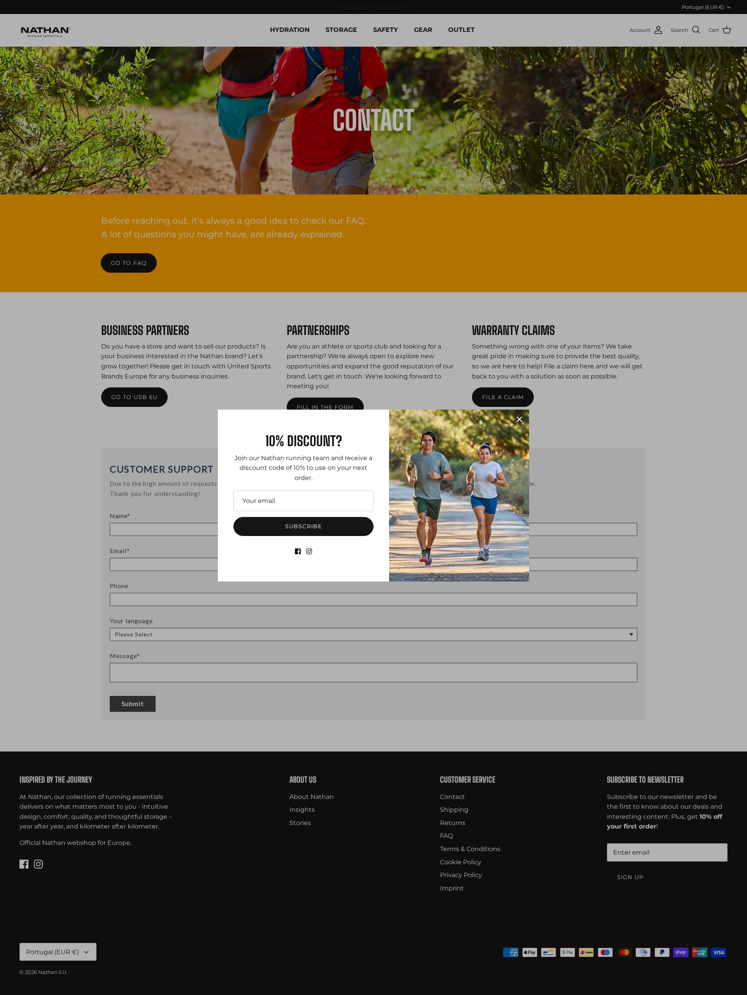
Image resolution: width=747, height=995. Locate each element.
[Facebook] (298, 551)
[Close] (519, 419)
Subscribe (303, 526)
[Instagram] (309, 551)
